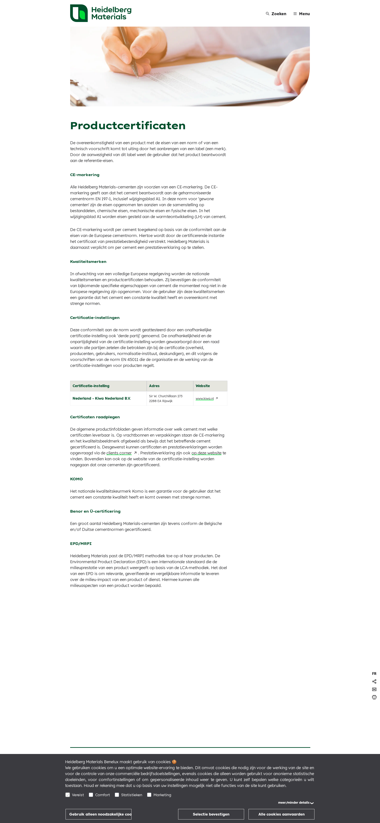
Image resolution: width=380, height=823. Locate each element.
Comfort (102, 794)
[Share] (374, 681)
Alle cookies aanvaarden (281, 814)
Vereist (78, 794)
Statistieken (131, 794)
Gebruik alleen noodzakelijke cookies (100, 814)
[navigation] (374, 673)
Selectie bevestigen (211, 814)
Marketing (162, 794)
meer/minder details (293, 803)
